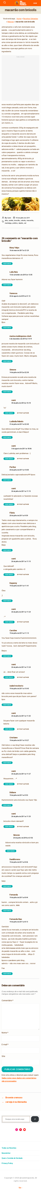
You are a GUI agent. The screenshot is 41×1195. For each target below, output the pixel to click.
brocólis (17, 220)
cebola (23, 220)
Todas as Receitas (9, 1148)
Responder (7, 263)
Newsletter (6, 1153)
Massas (11, 22)
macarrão (30, 220)
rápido (20, 223)
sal (25, 223)
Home (19, 19)
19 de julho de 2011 (23, 218)
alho (6, 220)
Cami (9, 218)
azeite (11, 220)
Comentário (7, 1000)
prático (14, 223)
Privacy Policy (7, 1163)
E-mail (5, 1044)
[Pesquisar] (35, 1119)
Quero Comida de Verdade (12, 1158)
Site (3, 1056)
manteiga (8, 223)
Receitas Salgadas (30, 19)
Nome (5, 1033)
